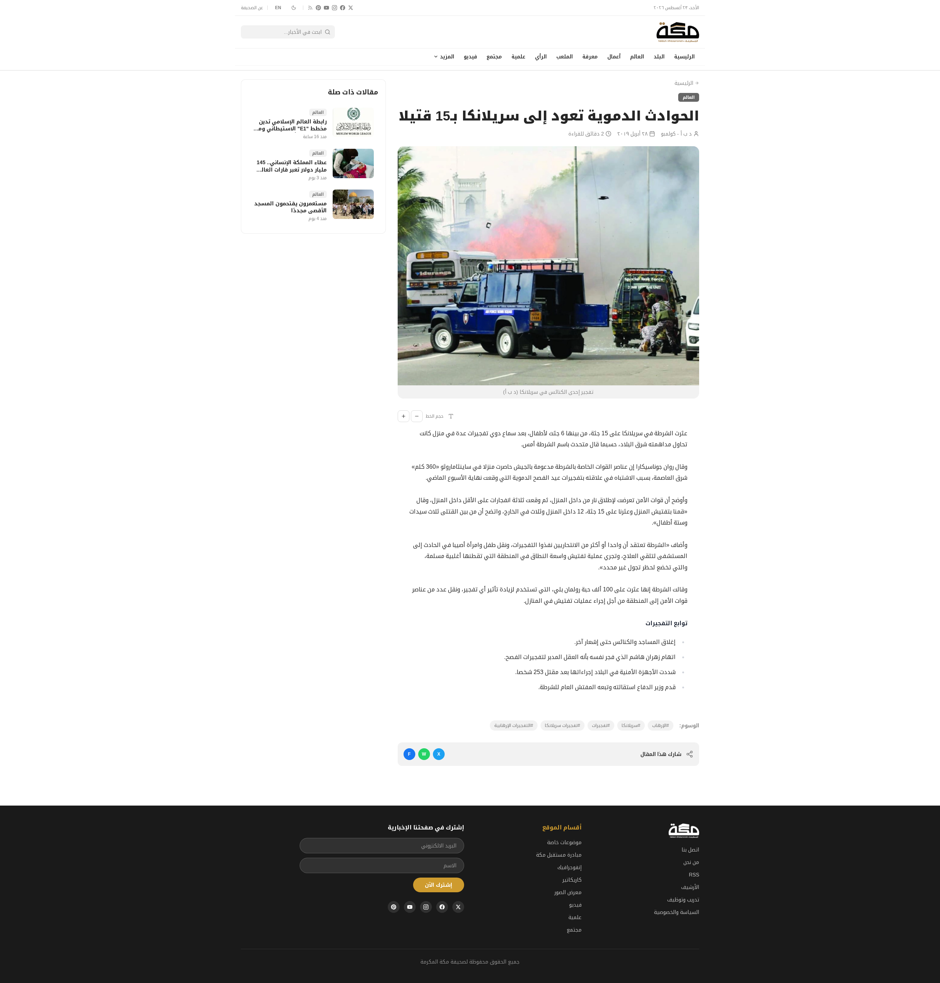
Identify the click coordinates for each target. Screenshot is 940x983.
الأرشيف (690, 887)
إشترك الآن (438, 885)
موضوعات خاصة (564, 842)
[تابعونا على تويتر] (350, 7)
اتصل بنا (690, 850)
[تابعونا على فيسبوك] (342, 7)
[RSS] (310, 7)
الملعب (564, 57)
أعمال (614, 57)
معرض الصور (568, 892)
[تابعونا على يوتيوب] (326, 7)
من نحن (691, 862)
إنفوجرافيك (569, 867)
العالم (637, 57)
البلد (659, 57)
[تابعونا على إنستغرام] (334, 7)
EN (278, 7)
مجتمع (494, 57)
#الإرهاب (660, 725)
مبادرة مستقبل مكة (559, 855)
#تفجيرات (601, 725)
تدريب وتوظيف (683, 900)
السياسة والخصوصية (676, 912)
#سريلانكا (631, 725)
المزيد (447, 57)
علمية (518, 57)
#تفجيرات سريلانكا (562, 725)
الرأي (541, 57)
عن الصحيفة (252, 7)
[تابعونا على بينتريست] (318, 7)
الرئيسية (684, 57)
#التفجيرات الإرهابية (513, 725)
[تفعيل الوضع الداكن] (294, 7)
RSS (694, 875)
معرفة (590, 57)
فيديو (470, 57)
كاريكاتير (572, 880)
